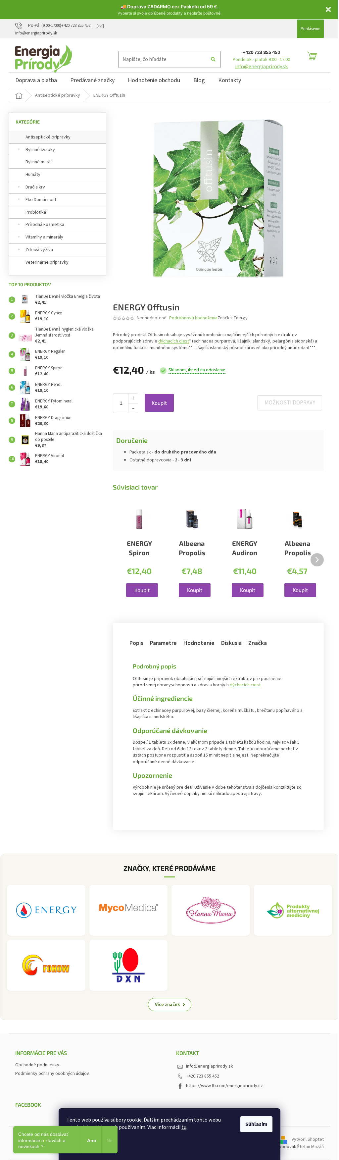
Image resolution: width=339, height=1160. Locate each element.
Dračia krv (35, 187)
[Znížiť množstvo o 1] (133, 408)
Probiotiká (35, 212)
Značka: (233, 318)
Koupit (159, 402)
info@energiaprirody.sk (261, 66)
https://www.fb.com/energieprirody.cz (224, 1085)
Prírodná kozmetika (44, 224)
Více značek (167, 1004)
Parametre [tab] (163, 643)
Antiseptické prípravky (48, 137)
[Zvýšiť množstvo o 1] (133, 398)
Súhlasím (256, 1124)
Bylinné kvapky (40, 149)
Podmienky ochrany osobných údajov (52, 1073)
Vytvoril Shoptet (308, 1139)
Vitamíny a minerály (44, 237)
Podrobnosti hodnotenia (193, 318)
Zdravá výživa (39, 249)
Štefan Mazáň (310, 1146)
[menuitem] (36, 81)
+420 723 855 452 (261, 52)
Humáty (32, 174)
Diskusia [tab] (231, 643)
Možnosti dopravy (290, 403)
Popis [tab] (136, 643)
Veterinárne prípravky (47, 262)
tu (183, 1127)
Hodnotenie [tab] (199, 643)
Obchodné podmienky (37, 1065)
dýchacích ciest (173, 341)
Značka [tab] (257, 643)
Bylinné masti (38, 162)
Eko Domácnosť (41, 199)
